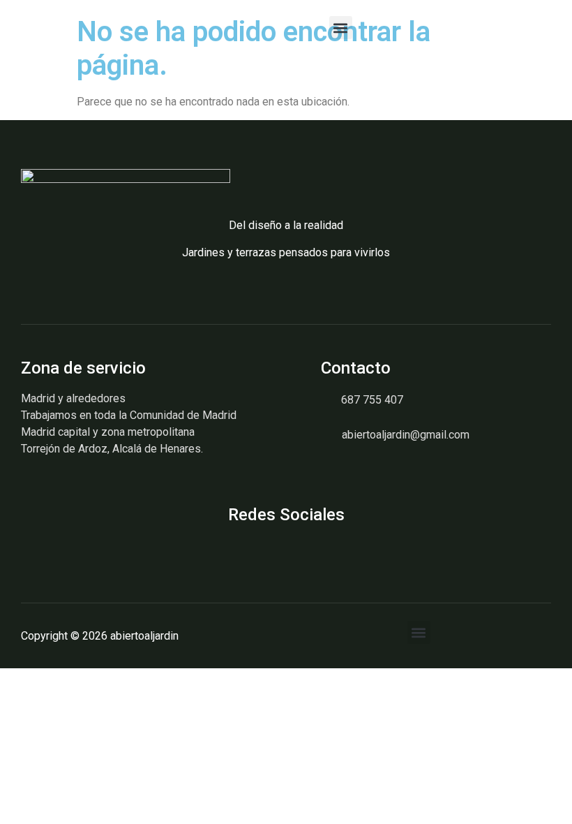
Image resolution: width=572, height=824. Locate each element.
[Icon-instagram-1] (26, 549)
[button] (340, 27)
